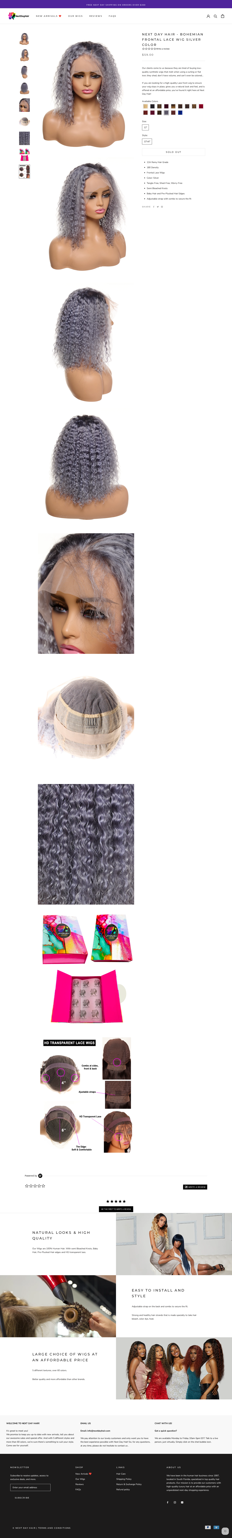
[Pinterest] (162, 207)
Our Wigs (75, 16)
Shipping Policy (123, 1479)
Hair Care (120, 1473)
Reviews (95, 16)
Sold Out (173, 151)
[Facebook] (154, 207)
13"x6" (147, 141)
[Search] (215, 16)
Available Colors (150, 101)
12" (145, 127)
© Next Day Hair (24, 1528)
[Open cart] (222, 16)
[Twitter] (158, 207)
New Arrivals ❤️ (49, 16)
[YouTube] (182, 1502)
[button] (145, 106)
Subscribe (22, 1498)
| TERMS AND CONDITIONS (53, 1528)
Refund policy (123, 1489)
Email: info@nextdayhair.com (95, 1430)
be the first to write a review (116, 1209)
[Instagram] (175, 1502)
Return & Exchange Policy (129, 1484)
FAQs (112, 16)
